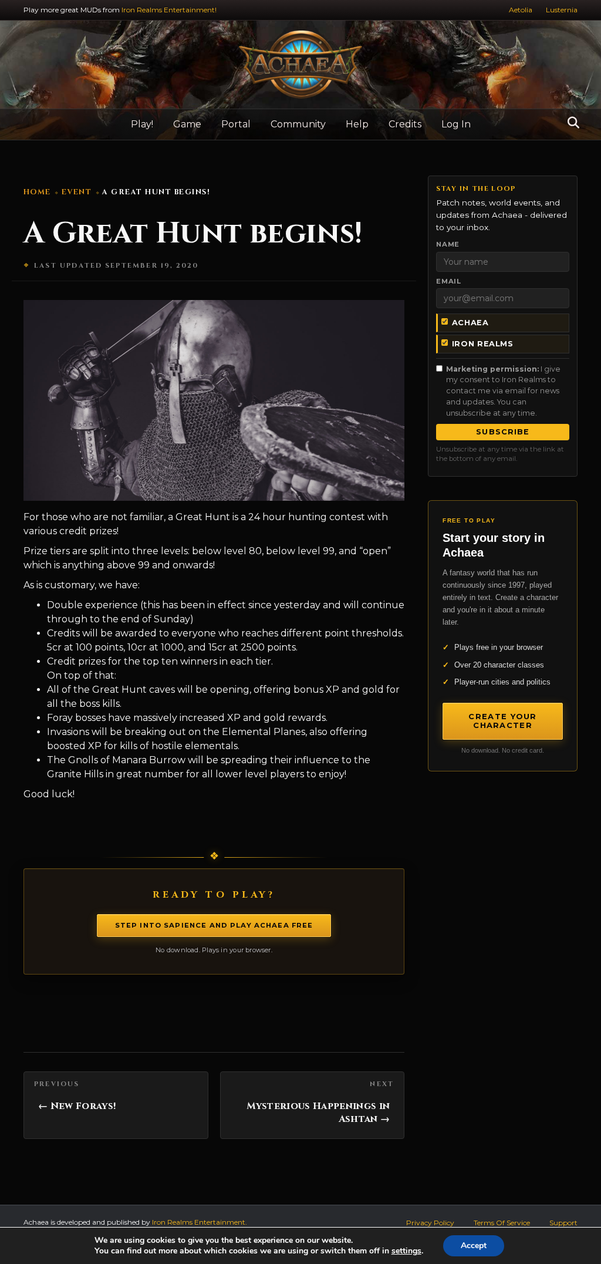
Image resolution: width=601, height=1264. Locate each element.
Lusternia (562, 9)
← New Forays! (77, 1106)
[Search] (570, 122)
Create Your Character (502, 721)
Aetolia (520, 9)
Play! (142, 124)
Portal (236, 124)
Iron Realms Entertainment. (199, 1222)
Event (77, 192)
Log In (456, 124)
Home (37, 192)
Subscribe (502, 431)
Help (357, 124)
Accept (474, 1245)
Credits (405, 124)
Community (298, 124)
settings (406, 1251)
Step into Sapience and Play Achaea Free (214, 925)
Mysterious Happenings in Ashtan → (318, 1112)
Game (187, 124)
